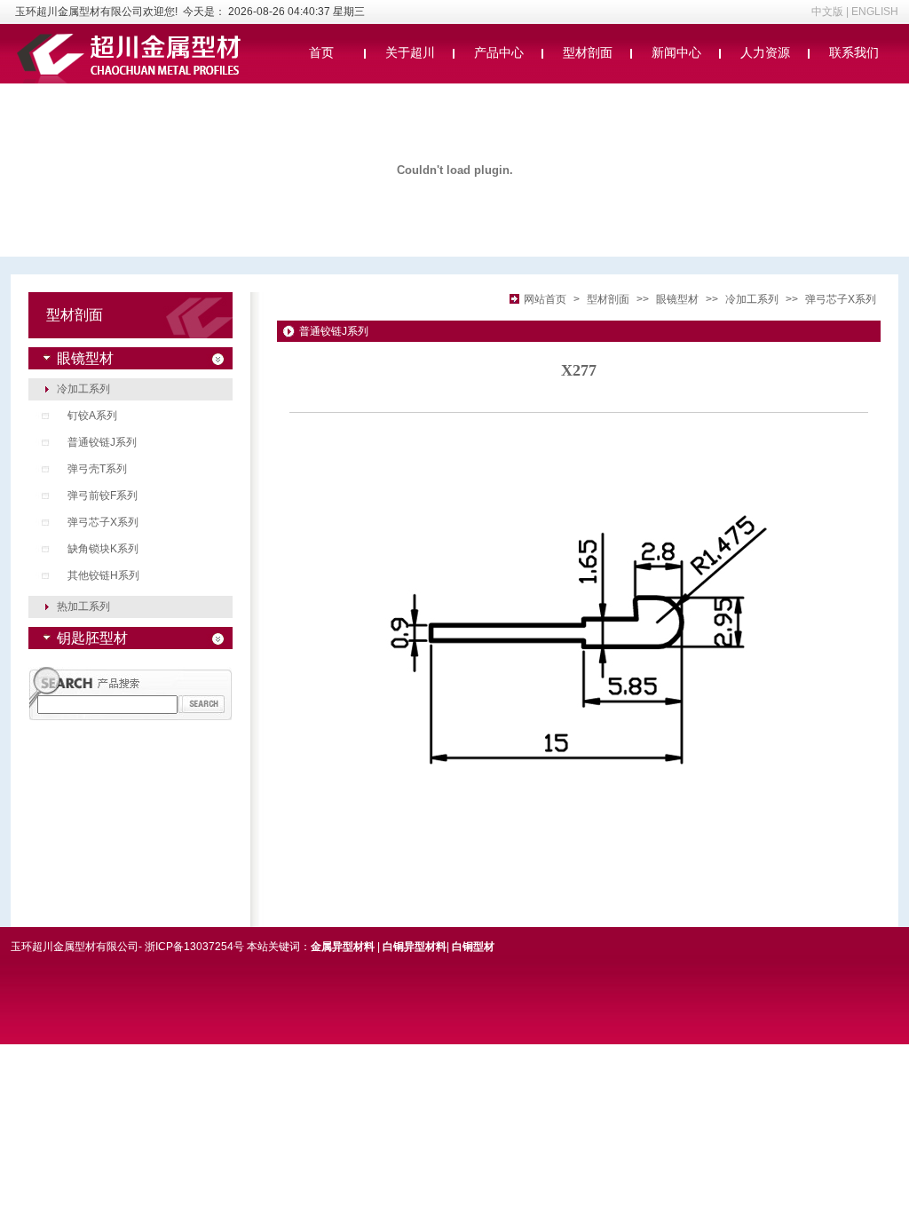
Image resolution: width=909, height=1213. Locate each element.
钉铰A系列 (92, 415)
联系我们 (854, 52)
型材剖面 (588, 52)
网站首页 (545, 299)
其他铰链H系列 (103, 575)
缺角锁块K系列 (102, 549)
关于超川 (410, 52)
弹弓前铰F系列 (102, 495)
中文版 (827, 11)
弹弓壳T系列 (97, 469)
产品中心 (499, 52)
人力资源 (765, 52)
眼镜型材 (677, 299)
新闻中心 (676, 52)
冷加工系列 (83, 389)
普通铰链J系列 (102, 442)
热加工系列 (83, 606)
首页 (321, 52)
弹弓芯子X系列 (102, 522)
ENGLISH (874, 11)
